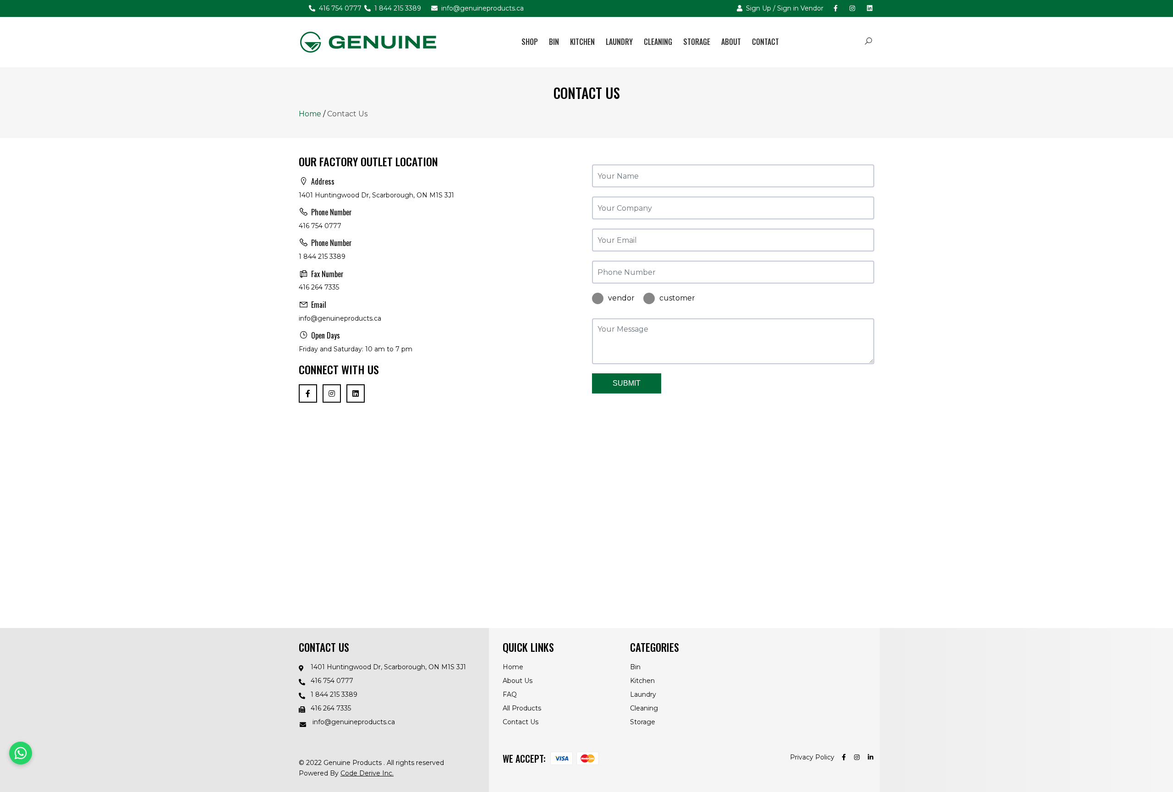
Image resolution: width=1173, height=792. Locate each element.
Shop (529, 41)
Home (310, 113)
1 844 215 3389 (397, 8)
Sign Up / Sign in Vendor (783, 8)
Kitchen (582, 41)
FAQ (510, 694)
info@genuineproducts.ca (481, 8)
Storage (696, 41)
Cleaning (658, 41)
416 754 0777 (339, 8)
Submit (627, 383)
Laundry (619, 41)
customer (677, 298)
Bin (554, 41)
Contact (765, 41)
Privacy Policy (812, 757)
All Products (522, 708)
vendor (621, 298)
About (731, 41)
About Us (517, 681)
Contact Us (520, 722)
